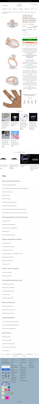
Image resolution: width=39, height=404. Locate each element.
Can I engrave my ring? (19, 264)
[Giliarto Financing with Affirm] (4, 384)
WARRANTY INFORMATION (14, 367)
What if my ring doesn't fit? (19, 275)
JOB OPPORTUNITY (13, 382)
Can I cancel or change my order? (19, 298)
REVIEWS (21, 365)
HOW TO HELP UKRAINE (23, 380)
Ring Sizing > (30, 354)
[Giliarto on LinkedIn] (8, 378)
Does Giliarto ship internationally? (19, 291)
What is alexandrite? (19, 221)
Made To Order (30, 27)
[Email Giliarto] (3, 379)
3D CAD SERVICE (13, 380)
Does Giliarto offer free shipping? (19, 287)
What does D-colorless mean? (19, 192)
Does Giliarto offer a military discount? (19, 347)
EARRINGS (21, 8)
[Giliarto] (19, 4)
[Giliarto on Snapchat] (3, 378)
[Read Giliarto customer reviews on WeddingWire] (9, 388)
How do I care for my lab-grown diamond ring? (19, 321)
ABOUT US (12, 362)
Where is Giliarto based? (19, 336)
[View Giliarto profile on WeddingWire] (3, 388)
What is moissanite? (19, 231)
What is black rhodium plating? (19, 260)
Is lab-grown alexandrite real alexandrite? (19, 228)
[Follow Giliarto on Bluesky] (5, 384)
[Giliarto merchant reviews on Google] (9, 394)
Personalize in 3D (29, 42)
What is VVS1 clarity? (19, 195)
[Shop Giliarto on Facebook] (9, 384)
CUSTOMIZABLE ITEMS (14, 372)
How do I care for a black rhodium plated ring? (19, 325)
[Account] (33, 4)
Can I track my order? (19, 294)
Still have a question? (19, 350)
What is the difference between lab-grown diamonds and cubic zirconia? (19, 212)
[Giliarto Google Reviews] (5, 382)
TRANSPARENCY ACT (14, 377)
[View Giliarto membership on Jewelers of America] (6, 388)
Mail (35, 101)
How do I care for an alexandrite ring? (19, 328)
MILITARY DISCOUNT (23, 370)
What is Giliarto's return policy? (19, 306)
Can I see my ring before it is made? (19, 246)
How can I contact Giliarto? (19, 340)
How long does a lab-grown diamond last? (19, 202)
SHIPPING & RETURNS (14, 365)
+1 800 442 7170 (5, 5)
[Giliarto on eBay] (6, 382)
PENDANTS (15, 8)
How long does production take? (19, 284)
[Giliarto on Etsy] (4, 382)
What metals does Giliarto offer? (19, 257)
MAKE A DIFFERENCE (23, 372)
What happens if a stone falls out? (19, 313)
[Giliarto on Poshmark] (8, 382)
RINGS (10, 8)
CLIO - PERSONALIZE (23, 367)
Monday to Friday (31, 365)
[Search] (31, 4)
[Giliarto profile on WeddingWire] (3, 394)
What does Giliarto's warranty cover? (19, 309)
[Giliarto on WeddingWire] (3, 382)
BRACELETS (27, 8)
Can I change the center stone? (19, 250)
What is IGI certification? (19, 198)
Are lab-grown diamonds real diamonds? (19, 185)
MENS (32, 8)
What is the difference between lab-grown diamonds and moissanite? (19, 209)
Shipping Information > (18, 354)
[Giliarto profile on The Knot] (3, 398)
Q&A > (8, 354)
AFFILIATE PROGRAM (23, 362)
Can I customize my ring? (19, 243)
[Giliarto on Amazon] (7, 382)
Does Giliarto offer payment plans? (19, 343)
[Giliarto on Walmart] (9, 382)
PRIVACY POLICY (13, 375)
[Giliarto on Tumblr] (5, 378)
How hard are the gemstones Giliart (19, 235)
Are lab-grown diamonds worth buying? (19, 205)
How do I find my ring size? (19, 272)
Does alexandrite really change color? (19, 224)
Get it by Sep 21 (34, 27)
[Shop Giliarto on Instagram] (7, 384)
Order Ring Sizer (29, 29)
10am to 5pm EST (31, 367)
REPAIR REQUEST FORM (14, 370)
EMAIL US (30, 362)
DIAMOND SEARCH (22, 375)
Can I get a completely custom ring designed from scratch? (19, 253)
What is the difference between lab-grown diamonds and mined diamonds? (19, 188)
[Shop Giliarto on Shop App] (2, 384)
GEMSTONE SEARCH (23, 377)
